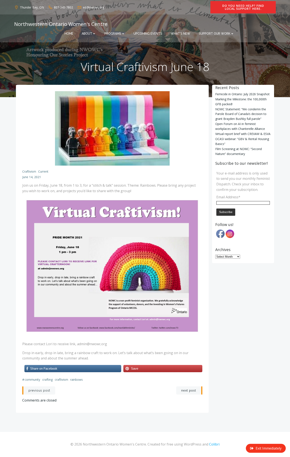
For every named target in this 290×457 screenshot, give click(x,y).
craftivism (61, 380)
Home (69, 33)
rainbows (76, 380)
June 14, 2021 (31, 177)
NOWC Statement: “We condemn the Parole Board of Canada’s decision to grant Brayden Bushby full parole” (240, 114)
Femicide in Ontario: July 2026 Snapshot (242, 94)
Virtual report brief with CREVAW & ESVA (242, 134)
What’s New (180, 33)
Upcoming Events (148, 33)
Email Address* (228, 197)
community (32, 380)
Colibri (214, 444)
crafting (47, 380)
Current (43, 171)
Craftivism (29, 171)
